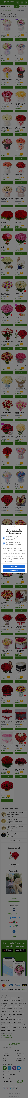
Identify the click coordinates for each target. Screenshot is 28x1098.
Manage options (14, 570)
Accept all (14, 566)
